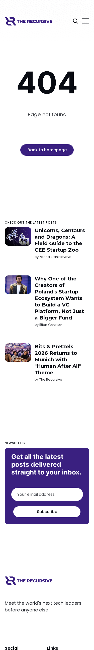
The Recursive (50, 379)
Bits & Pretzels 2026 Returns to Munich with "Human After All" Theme (58, 360)
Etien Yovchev (50, 324)
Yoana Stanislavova (55, 256)
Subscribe (47, 512)
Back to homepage (47, 150)
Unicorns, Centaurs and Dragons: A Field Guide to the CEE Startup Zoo (60, 240)
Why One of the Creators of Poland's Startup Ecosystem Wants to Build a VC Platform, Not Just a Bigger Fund (59, 298)
